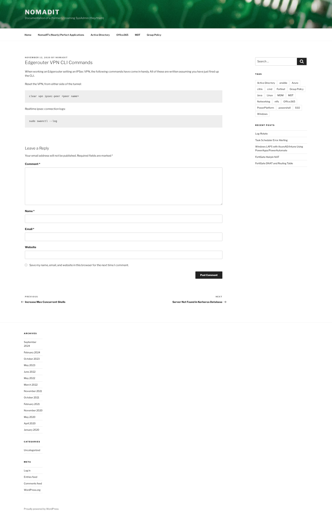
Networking (263, 101)
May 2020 (29, 416)
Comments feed (33, 483)
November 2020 (33, 410)
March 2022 (31, 384)
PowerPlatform (265, 107)
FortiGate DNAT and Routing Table (274, 163)
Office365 (122, 34)
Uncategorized (32, 450)
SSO (297, 107)
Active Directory (100, 34)
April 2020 (30, 423)
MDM (280, 95)
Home (28, 34)
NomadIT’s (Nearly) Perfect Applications (61, 34)
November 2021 (33, 391)
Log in (27, 470)
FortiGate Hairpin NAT (267, 156)
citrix (260, 89)
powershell (284, 107)
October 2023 (32, 358)
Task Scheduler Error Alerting (271, 140)
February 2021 (32, 404)
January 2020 (31, 429)
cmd (269, 89)
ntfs (277, 101)
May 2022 (29, 378)
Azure (295, 82)
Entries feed (30, 476)
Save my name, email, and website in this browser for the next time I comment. (79, 265)
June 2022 (29, 371)
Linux (270, 95)
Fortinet (281, 89)
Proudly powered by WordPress (41, 508)
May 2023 (29, 365)
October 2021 (31, 397)
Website (30, 247)
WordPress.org (32, 489)
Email (29, 229)
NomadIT (42, 12)
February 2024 (32, 352)
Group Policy (154, 34)
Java (259, 95)
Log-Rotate (261, 133)
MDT (137, 34)
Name (30, 211)
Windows (262, 113)
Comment (32, 164)
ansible (283, 82)
